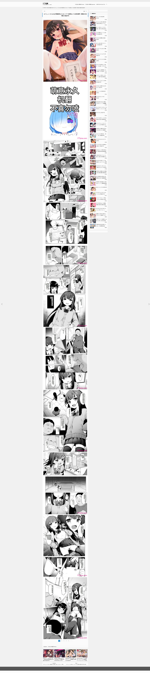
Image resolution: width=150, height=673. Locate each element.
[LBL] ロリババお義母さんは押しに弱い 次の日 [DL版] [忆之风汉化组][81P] (101, 221)
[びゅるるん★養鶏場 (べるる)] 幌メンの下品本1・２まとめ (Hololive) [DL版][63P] (101, 71)
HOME (45, 7)
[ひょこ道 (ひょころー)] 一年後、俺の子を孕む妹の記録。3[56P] (101, 29)
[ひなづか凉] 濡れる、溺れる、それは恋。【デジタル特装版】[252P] (101, 66)
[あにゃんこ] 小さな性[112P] (101, 187)
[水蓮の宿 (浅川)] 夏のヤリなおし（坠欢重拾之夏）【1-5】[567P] (101, 226)
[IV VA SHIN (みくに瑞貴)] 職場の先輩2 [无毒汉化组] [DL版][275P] (101, 205)
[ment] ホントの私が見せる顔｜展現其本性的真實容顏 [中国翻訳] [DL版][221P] (48, 659)
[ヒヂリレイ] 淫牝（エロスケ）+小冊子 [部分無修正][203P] (101, 77)
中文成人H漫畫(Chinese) (79, 4)
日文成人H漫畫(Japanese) (90, 4)
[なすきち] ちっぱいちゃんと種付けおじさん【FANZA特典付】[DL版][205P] (101, 167)
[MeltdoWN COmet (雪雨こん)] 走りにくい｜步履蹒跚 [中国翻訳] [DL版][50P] (71, 659)
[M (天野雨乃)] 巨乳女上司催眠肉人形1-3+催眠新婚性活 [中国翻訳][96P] (101, 178)
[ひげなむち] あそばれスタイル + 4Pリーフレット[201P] (101, 210)
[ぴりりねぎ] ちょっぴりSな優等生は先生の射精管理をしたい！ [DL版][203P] (101, 119)
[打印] (84, 11)
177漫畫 (45, 3)
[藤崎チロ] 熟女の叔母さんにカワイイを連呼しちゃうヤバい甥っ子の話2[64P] (101, 215)
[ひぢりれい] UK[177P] (100, 112)
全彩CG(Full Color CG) (100, 4)
